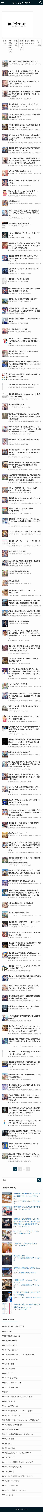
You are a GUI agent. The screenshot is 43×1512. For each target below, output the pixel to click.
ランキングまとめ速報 (12, 1415)
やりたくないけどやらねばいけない (26, 1231)
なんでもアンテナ (21, 2)
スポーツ (15, 43)
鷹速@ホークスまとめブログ (27, 1272)
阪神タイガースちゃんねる (13, 1383)
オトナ (39, 43)
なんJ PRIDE (23, 1309)
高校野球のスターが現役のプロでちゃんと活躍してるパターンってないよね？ (27, 1196)
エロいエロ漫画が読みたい (13, 1467)
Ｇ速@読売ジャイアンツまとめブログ (17, 1453)
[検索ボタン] (40, 2)
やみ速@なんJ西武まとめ (13, 1425)
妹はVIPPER (22, 1246)
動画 (4, 42)
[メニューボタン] (2, 2)
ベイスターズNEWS (11, 1350)
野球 (33, 42)
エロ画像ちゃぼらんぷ (10, 46)
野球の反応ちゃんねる (12, 1336)
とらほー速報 (9, 1364)
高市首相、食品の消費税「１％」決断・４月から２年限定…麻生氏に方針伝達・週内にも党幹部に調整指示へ (27, 1221)
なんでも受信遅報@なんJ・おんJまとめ (18, 1434)
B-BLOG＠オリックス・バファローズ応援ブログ (21, 1420)
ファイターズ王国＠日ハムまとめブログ (18, 1462)
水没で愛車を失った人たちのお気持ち (27, 1207)
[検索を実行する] (39, 1180)
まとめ (27, 42)
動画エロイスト (21, 45)
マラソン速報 (9, 1439)
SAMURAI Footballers (12, 1429)
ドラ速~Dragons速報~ (12, 1481)
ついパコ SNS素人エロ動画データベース (18, 1476)
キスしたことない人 (21, 1256)
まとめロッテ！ (9, 1368)
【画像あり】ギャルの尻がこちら (25, 1243)
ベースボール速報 (10, 1378)
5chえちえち (8, 1495)
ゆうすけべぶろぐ (10, 1345)
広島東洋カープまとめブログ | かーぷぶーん (19, 1354)
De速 (6, 1392)
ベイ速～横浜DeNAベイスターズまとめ (18, 1397)
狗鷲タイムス (9, 1443)
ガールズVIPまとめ (24, 1209)
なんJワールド (9, 1457)
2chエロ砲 (8, 1331)
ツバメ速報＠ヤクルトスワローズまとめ (18, 1411)
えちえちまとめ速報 (11, 1359)
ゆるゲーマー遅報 (10, 1340)
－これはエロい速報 (11, 1485)
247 (28, 1169)
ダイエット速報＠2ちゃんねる (15, 1490)
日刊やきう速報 (9, 1448)
